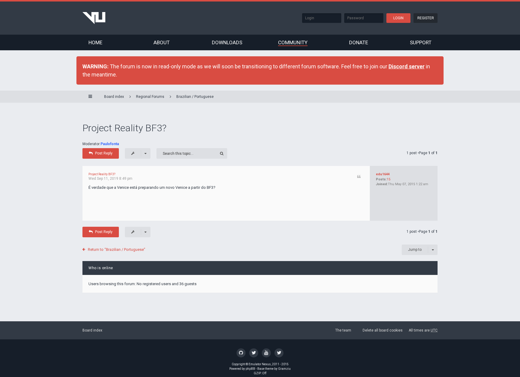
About (161, 42)
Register (425, 18)
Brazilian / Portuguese (195, 97)
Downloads (227, 42)
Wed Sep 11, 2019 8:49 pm (110, 178)
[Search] (222, 153)
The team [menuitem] (343, 330)
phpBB (250, 368)
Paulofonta (110, 144)
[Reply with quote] (359, 177)
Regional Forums (150, 97)
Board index (92, 330)
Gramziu (284, 368)
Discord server (406, 66)
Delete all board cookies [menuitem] (383, 330)
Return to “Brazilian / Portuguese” (116, 249)
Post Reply (104, 153)
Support (421, 42)
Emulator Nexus (260, 364)
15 (388, 179)
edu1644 (382, 174)
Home (95, 42)
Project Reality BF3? (124, 128)
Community (293, 42)
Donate (358, 42)
